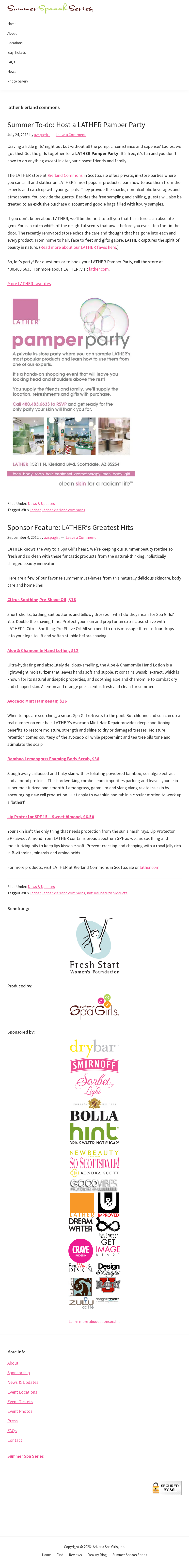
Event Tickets (20, 1401)
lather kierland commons (63, 509)
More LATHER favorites (29, 283)
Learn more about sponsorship (95, 1321)
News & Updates (41, 503)
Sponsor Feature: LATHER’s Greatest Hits (70, 527)
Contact (14, 1440)
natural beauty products (107, 892)
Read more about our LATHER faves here (78, 247)
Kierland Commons (65, 175)
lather (35, 509)
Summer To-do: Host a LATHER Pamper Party (76, 124)
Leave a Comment (71, 134)
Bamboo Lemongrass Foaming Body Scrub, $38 (53, 759)
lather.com (99, 269)
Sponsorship (18, 1372)
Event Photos (19, 1411)
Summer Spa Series (25, 1456)
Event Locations (22, 1392)
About (12, 1363)
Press (12, 1421)
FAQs (12, 1430)
